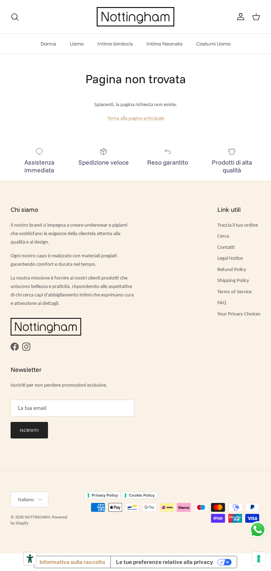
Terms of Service (234, 291)
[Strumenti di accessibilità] (30, 558)
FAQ (221, 302)
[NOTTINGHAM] (135, 16)
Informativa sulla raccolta (72, 562)
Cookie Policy (142, 495)
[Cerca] (15, 17)
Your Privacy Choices (238, 314)
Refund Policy (231, 269)
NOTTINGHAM (37, 517)
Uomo (77, 44)
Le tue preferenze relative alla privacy (164, 562)
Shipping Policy (233, 280)
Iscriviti (29, 430)
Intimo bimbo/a (115, 44)
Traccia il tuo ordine (237, 225)
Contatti (226, 247)
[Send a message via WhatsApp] (257, 529)
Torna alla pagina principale (135, 118)
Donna (48, 44)
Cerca (223, 236)
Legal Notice (230, 258)
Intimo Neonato (164, 44)
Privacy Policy (105, 495)
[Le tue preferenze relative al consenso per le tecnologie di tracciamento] (258, 558)
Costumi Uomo (213, 44)
